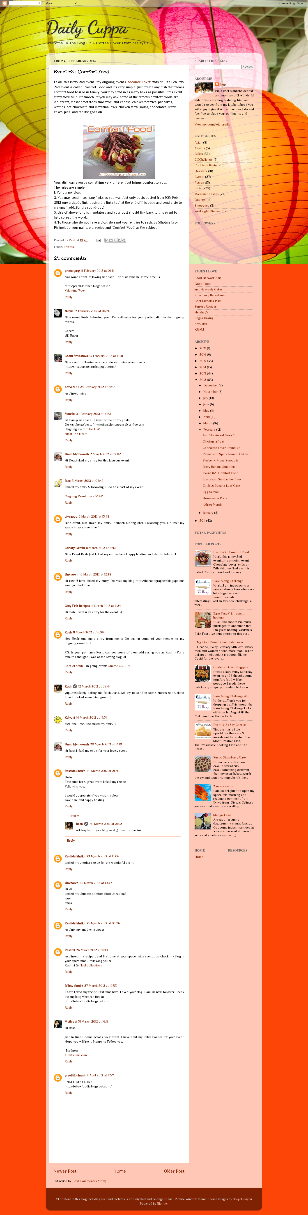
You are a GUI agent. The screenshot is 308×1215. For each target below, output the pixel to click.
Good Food (203, 283)
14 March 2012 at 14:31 (91, 717)
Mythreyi (71, 1021)
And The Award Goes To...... (222, 435)
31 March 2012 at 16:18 (93, 1021)
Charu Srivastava (76, 356)
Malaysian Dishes (207, 194)
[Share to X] (115, 240)
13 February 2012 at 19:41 (106, 356)
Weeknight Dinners (208, 211)
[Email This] (106, 240)
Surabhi (70, 414)
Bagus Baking (204, 318)
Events (69, 247)
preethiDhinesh (75, 1075)
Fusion (199, 182)
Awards (200, 148)
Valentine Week (75, 290)
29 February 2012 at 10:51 (93, 414)
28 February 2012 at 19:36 (97, 387)
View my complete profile (212, 124)
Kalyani (70, 717)
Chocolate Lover (138, 82)
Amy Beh (201, 324)
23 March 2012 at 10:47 (96, 883)
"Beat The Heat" (76, 434)
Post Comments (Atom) (89, 1181)
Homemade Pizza (215, 498)
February (209, 429)
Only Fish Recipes (77, 606)
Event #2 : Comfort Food (220, 473)
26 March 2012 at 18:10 (92, 950)
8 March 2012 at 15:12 (101, 548)
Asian (198, 142)
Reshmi (70, 950)
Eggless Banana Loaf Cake (221, 485)
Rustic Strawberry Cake (229, 757)
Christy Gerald (75, 548)
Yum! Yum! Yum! (76, 1055)
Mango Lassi (222, 815)
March (208, 423)
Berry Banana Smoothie (219, 466)
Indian (199, 188)
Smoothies (202, 205)
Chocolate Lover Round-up (221, 448)
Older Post (174, 1171)
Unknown (71, 574)
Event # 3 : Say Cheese (229, 724)
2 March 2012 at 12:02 (105, 454)
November (210, 391)
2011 (203, 520)
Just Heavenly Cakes (209, 289)
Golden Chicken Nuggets (230, 667)
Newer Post (65, 1171)
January (208, 512)
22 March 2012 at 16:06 (103, 856)
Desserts (201, 171)
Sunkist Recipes (206, 306)
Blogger (162, 1203)
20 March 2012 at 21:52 (106, 824)
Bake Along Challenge (228, 581)
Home (120, 1171)
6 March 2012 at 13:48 (94, 516)
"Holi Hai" (93, 429)
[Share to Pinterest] (124, 240)
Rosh (68, 632)
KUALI (199, 329)
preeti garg (72, 270)
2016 (203, 354)
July (206, 398)
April (207, 417)
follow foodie (74, 985)
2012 (203, 379)
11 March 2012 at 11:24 (106, 606)
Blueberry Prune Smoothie (221, 460)
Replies (75, 816)
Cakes (199, 153)
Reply (68, 297)
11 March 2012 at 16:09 (88, 632)
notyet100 (72, 387)
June (206, 404)
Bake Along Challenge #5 (230, 696)
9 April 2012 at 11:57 (100, 1075)
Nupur (69, 311)
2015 (203, 361)
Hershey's (201, 312)
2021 (203, 348)
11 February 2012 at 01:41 (97, 270)
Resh (68, 686)
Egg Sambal (211, 492)
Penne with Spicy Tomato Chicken (226, 454)
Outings (200, 199)
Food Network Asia (208, 278)
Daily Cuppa (86, 27)
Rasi (68, 480)
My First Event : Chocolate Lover (220, 642)
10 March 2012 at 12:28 (95, 574)
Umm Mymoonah (77, 454)
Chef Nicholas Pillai (208, 301)
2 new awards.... (224, 786)
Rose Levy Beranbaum (210, 295)
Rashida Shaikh (75, 771)
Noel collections (91, 965)
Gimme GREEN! (119, 666)
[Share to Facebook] (119, 240)
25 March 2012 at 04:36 (103, 923)
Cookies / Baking (206, 165)
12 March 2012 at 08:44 (94, 686)
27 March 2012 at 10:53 (100, 985)
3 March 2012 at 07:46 (87, 480)
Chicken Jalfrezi (213, 441)
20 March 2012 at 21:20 (103, 771)
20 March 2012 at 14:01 (106, 744)
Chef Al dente (74, 666)
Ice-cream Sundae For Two (222, 479)
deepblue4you (242, 1199)
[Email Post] (98, 240)
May (206, 410)
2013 (203, 373)
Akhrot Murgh (212, 504)
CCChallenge (204, 159)
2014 (203, 367)
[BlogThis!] (111, 240)
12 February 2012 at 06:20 (92, 311)
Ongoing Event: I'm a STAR (84, 496)
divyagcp (71, 516)
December (211, 385)
